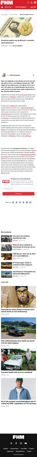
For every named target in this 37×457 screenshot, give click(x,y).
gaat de (23, 108)
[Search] (28, 3)
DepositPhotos (20, 451)
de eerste (24, 95)
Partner (15, 240)
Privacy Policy (14, 448)
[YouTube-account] (26, 443)
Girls (14, 258)
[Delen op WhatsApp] (13, 202)
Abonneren (18, 193)
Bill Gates (13, 97)
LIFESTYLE (7, 7)
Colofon (31, 448)
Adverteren (10, 451)
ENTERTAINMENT (21, 7)
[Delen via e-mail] (30, 202)
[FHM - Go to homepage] (18, 437)
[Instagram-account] (21, 443)
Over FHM (24, 448)
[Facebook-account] (16, 443)
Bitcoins (3, 129)
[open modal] (35, 2)
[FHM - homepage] (7, 2)
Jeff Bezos (28, 136)
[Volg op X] (33, 75)
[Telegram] (23, 202)
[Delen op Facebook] (16, 202)
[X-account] (11, 443)
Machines (15, 267)
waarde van (29, 108)
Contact (5, 448)
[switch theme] (31, 2)
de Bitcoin (13, 105)
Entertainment (18, 46)
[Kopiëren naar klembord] (26, 202)
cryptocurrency (5, 114)
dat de (34, 150)
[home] (2, 7)
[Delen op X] (20, 202)
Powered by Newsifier (19, 454)
